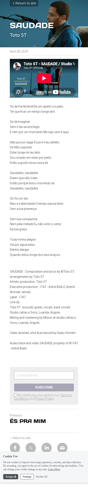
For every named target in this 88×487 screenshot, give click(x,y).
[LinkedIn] (46, 448)
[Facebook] (15, 448)
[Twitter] (31, 448)
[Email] (62, 448)
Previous (16, 415)
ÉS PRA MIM (28, 421)
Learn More (54, 469)
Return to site (25, 3)
